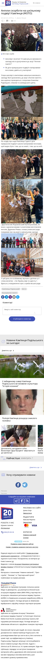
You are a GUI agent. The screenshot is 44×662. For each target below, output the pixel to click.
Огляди (26, 538)
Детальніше (5, 528)
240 (13, 21)
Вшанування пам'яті (9, 293)
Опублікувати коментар (22, 319)
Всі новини (36, 3)
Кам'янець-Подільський (11, 289)
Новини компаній (29, 535)
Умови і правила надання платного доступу (22, 547)
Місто (24, 289)
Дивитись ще (8, 350)
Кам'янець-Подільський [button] (20, 4)
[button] (3, 3)
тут (13, 561)
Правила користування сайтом (22, 544)
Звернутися (27, 513)
